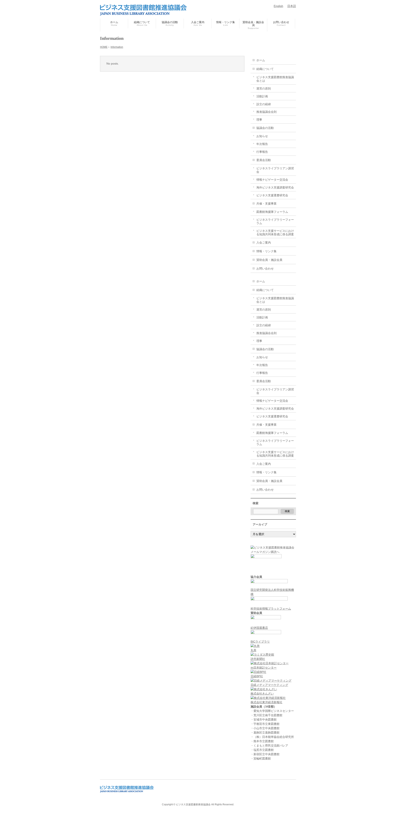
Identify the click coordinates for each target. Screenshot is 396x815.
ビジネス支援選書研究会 (272, 195)
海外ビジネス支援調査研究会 (275, 187)
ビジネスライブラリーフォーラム (275, 221)
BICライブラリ (260, 641)
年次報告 (262, 144)
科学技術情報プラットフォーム (271, 608)
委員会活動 (263, 160)
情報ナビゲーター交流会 (272, 179)
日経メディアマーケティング (269, 685)
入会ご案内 (263, 242)
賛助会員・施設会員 (269, 259)
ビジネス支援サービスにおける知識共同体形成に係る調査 (275, 232)
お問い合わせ (265, 268)
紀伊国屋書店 (259, 627)
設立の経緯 (263, 104)
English (278, 6)
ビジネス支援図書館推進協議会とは (275, 78)
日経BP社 (257, 676)
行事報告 (262, 151)
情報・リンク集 (266, 251)
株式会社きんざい (262, 693)
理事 (259, 119)
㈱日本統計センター (264, 667)
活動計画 (262, 96)
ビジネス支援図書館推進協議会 (193, 804)
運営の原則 (263, 88)
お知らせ (262, 136)
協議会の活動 (265, 128)
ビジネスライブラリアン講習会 (275, 170)
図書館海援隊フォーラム (272, 211)
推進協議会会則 (266, 111)
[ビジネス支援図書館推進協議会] (143, 10)
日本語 (291, 6)
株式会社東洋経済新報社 (266, 702)
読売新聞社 (258, 659)
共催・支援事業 (266, 203)
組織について (265, 69)
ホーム (260, 60)
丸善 (253, 650)
